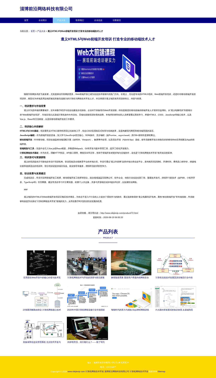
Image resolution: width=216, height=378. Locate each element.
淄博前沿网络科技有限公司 (46, 8)
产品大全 (61, 20)
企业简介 (43, 20)
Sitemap (161, 371)
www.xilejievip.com (76, 371)
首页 (26, 20)
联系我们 (80, 20)
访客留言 (117, 20)
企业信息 (98, 20)
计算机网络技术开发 (94, 371)
